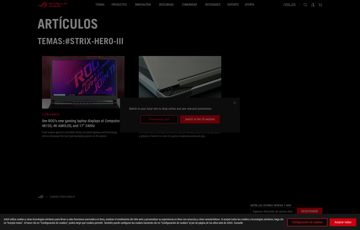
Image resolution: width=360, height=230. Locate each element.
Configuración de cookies (307, 222)
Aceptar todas (342, 222)
